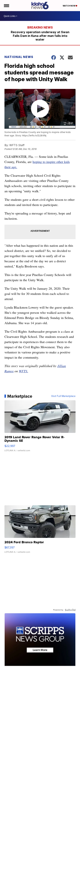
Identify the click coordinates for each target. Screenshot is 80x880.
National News (18, 57)
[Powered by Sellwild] (70, 610)
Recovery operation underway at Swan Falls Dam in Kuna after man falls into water (40, 35)
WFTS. (23, 371)
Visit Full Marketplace (63, 396)
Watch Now (69, 6)
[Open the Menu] (6, 5)
